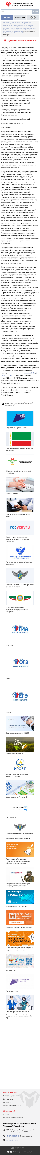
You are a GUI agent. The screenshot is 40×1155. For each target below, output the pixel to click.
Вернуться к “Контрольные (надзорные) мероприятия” (19, 404)
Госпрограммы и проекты (12, 1105)
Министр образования (11, 1096)
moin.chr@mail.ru (12, 1140)
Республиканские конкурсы (13, 1117)
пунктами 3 (28, 373)
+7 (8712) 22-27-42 (12, 1136)
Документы (7, 1102)
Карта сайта (19, 1148)
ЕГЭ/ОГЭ (6, 1114)
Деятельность (8, 1099)
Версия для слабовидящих (22, 1152)
